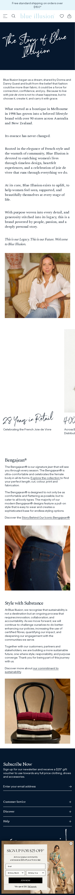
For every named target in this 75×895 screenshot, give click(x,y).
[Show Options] (22, 873)
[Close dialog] (71, 843)
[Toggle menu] (5, 16)
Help (6, 821)
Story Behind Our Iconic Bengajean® (46, 517)
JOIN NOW (25, 880)
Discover (8, 811)
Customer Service (14, 802)
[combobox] (14, 873)
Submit (69, 787)
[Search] (13, 16)
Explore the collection (45, 478)
